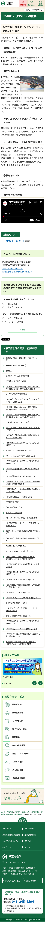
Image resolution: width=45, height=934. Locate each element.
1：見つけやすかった (13, 318)
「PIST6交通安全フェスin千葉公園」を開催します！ (22, 565)
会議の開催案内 (18, 778)
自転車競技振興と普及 (14, 507)
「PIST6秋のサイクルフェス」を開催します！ (23, 598)
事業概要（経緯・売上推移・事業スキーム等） (21, 359)
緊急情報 (23, 5)
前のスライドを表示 (34, 683)
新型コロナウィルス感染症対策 (17, 376)
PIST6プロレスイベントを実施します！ (21, 551)
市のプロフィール (8, 847)
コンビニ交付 (8, 677)
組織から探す (26, 812)
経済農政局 (35, 812)
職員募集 (16, 737)
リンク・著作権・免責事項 (11, 835)
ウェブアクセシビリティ (10, 841)
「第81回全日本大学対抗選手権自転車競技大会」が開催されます (23, 635)
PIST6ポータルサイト (18, 241)
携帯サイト (28, 841)
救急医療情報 (17, 712)
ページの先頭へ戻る (22, 820)
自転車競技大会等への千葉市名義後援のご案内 (22, 540)
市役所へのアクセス (12, 881)
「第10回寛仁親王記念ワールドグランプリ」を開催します (23, 444)
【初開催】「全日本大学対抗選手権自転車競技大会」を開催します (22, 436)
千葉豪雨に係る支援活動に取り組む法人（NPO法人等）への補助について (21, 643)
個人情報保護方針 (30, 835)
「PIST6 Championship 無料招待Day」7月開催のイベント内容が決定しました (23, 388)
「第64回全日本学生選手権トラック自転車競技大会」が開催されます (23, 483)
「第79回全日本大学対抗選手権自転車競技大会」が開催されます (23, 490)
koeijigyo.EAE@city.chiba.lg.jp (17, 272)
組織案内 (17, 812)
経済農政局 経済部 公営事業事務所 (21, 350)
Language (31, 5)
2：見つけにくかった (13, 322)
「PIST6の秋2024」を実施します (19, 497)
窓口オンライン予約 (20, 753)
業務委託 (9, 371)
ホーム (3, 812)
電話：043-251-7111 (12, 268)
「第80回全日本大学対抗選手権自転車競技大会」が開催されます (23, 586)
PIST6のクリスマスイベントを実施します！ (22, 518)
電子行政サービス (19, 729)
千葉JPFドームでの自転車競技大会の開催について (23, 532)
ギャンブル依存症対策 (14, 513)
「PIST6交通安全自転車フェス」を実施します (22, 470)
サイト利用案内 (29, 828)
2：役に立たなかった (13, 307)
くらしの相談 (17, 762)
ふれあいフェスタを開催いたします (19, 450)
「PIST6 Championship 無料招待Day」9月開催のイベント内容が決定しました (23, 416)
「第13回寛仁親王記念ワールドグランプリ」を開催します (23, 622)
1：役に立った (10, 304)
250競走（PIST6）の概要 (16, 381)
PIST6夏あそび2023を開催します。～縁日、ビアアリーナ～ (23, 429)
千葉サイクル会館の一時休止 (16, 603)
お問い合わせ (31, 881)
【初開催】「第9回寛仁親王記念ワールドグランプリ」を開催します (23, 400)
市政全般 (10, 812)
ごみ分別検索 (17, 721)
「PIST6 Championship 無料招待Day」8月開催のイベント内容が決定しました (23, 408)
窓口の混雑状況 (18, 745)
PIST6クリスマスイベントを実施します (20, 456)
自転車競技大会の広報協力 (16, 546)
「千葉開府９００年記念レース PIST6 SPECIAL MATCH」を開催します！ (20, 558)
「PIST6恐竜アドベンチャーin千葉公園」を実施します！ (22, 524)
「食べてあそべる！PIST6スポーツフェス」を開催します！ (22, 609)
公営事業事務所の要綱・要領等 (17, 422)
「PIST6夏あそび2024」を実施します (21, 476)
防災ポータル (17, 704)
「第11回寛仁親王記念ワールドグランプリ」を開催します (23, 462)
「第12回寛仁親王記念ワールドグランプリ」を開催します (23, 573)
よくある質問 (17, 770)
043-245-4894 (23, 901)
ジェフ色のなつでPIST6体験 (16, 394)
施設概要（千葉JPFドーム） (16, 365)
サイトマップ (6, 828)
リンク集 (27, 847)
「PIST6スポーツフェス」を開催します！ (22, 579)
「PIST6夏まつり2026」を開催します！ (21, 629)
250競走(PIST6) (12, 502)
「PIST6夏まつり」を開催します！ (19, 592)
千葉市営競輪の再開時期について (18, 616)
